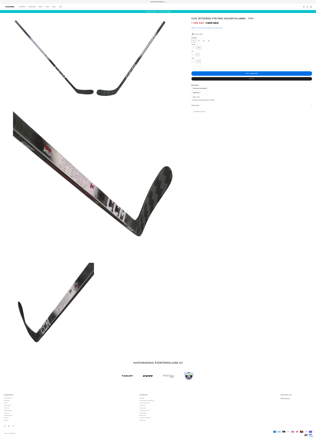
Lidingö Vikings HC (8, 398)
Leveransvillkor (199, 111)
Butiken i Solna (143, 415)
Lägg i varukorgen (251, 73)
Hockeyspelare (22, 6)
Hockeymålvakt (32, 6)
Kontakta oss (142, 405)
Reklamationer (143, 420)
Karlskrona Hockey (8, 415)
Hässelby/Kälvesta (8, 410)
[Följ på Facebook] (5, 426)
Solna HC (6, 420)
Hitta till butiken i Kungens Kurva (147, 400)
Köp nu (251, 78)
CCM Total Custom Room (145, 417)
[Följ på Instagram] (9, 426)
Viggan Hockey (7, 405)
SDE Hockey (6, 400)
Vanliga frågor (143, 408)
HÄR (169, 11)
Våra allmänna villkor (144, 410)
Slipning (40, 6)
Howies (47, 6)
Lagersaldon (196, 85)
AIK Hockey (6, 408)
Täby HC (6, 403)
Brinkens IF (6, 417)
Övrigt (60, 6)
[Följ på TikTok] (13, 426)
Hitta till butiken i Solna (145, 403)
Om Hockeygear (143, 413)
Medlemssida (285, 398)
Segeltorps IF (7, 413)
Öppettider (142, 398)
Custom (54, 6)
